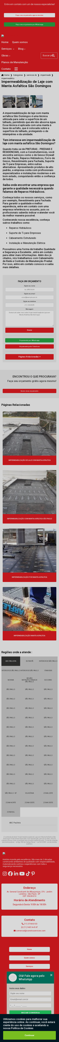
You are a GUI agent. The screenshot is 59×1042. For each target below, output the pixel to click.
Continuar (29, 1035)
